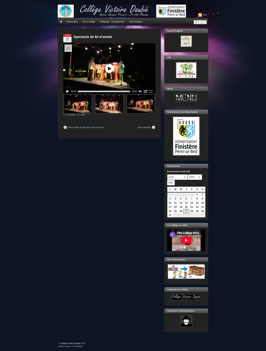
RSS (205, 15)
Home (61, 21)
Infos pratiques (135, 22)
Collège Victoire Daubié (70, 343)
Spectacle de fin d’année (92, 37)
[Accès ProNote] (186, 41)
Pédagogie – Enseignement (112, 22)
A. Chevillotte (70, 115)
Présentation (72, 22)
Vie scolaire (81, 115)
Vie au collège (89, 22)
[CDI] (186, 70)
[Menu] (186, 97)
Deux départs (144, 127)
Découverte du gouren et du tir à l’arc (86, 127)
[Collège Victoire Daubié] (122, 16)
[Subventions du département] (186, 136)
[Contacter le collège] (186, 297)
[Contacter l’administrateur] (186, 321)
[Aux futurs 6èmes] (186, 271)
